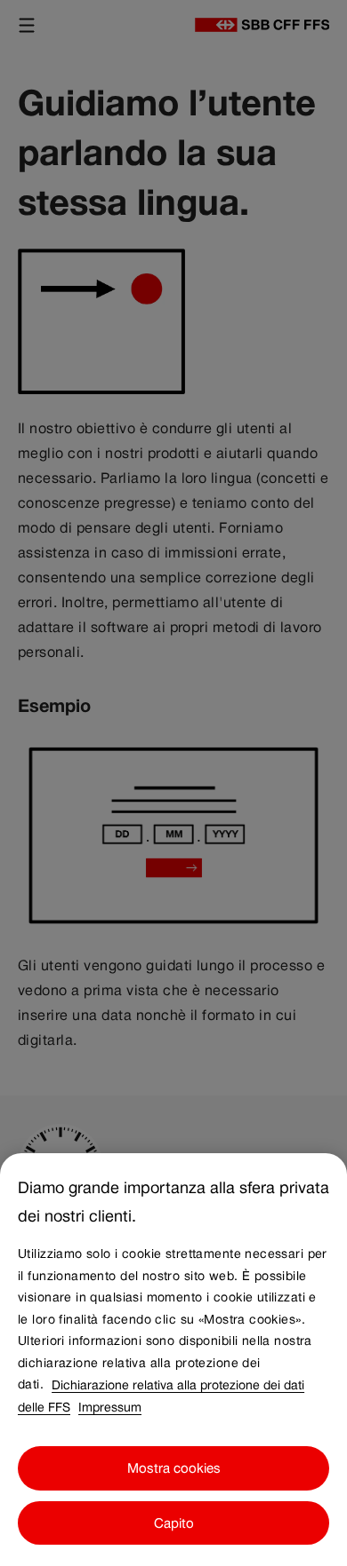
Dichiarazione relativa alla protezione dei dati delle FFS (161, 1395)
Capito (174, 1522)
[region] (173, 1359)
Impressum (109, 1406)
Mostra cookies (174, 1467)
